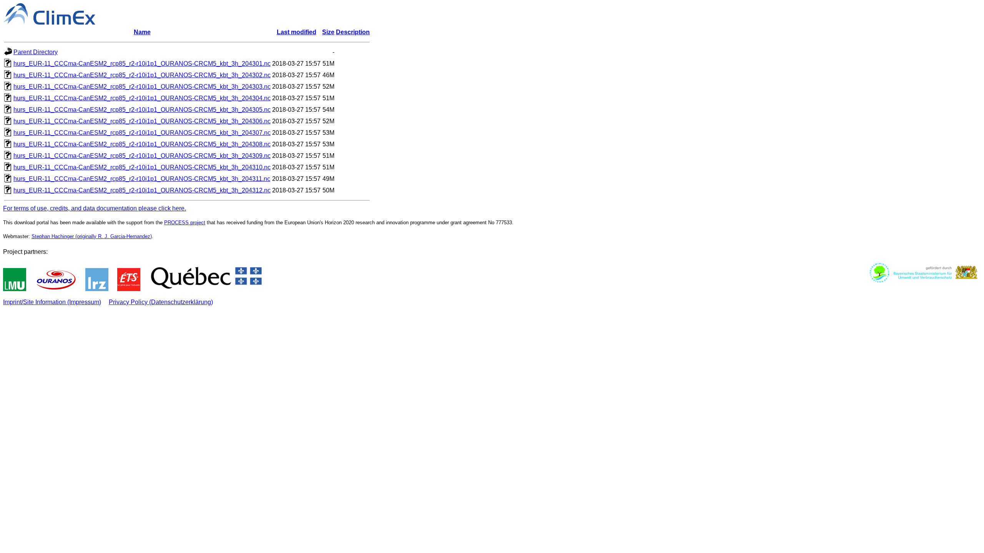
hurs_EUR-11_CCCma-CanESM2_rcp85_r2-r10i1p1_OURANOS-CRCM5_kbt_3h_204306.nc (142, 121)
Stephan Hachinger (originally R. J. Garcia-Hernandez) (92, 236)
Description (353, 32)
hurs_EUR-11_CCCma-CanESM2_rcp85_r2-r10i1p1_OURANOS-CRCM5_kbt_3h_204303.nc (142, 86)
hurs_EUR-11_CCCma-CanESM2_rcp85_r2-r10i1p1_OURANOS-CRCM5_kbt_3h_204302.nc (142, 75)
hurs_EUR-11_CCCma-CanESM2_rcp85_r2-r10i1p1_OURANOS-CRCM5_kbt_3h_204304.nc (142, 98)
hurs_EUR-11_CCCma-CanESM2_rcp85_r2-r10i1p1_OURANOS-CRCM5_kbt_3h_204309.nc (142, 155)
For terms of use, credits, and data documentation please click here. (94, 208)
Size (328, 32)
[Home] (49, 22)
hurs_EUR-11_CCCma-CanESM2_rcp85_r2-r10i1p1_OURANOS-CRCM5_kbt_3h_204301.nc (142, 63)
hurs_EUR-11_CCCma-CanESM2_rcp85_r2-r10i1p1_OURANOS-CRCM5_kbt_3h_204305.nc (142, 109)
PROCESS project (184, 222)
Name (142, 32)
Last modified (296, 32)
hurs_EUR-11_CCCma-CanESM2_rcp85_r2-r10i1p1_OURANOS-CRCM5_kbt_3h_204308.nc (142, 144)
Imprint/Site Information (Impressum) (52, 302)
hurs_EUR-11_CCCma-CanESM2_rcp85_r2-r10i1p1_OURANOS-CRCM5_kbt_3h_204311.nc (141, 179)
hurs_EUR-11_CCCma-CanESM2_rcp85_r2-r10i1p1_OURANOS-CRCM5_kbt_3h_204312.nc (142, 190)
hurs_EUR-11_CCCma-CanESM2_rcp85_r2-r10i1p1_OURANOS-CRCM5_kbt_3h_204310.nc (142, 167)
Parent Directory (35, 52)
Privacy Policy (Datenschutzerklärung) (161, 302)
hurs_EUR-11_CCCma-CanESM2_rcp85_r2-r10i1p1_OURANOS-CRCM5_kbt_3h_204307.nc (142, 132)
